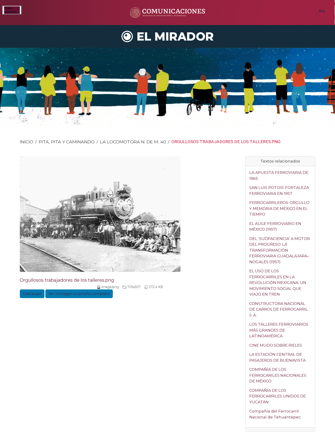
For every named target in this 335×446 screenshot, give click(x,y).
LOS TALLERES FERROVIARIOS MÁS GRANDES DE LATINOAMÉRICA (278, 330)
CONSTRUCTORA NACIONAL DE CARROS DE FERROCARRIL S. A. (278, 309)
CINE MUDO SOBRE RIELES (275, 345)
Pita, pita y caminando (67, 141)
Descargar (32, 293)
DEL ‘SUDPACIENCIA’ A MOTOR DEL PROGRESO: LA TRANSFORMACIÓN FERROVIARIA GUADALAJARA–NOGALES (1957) (279, 250)
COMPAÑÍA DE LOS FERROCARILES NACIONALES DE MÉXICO (277, 375)
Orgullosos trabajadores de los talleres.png (67, 280)
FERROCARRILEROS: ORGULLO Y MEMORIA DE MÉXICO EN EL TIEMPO (279, 208)
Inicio (26, 141)
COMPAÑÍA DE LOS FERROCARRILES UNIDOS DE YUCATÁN (277, 396)
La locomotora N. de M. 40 (133, 141)
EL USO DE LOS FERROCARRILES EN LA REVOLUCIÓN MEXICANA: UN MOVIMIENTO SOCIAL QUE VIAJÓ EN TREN (277, 282)
